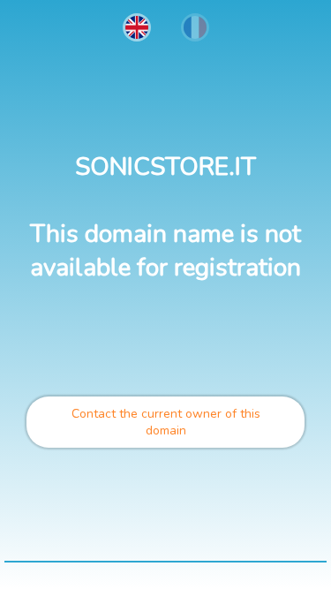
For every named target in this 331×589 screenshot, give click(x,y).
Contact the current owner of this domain (165, 422)
